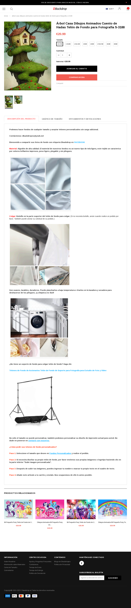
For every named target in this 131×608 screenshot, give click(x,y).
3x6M (115, 44)
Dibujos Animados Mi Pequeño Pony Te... (112, 522)
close (126, 2)
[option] (27, 56)
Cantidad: (60, 51)
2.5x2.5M (100, 44)
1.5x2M (68, 44)
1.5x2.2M (77, 44)
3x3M (108, 44)
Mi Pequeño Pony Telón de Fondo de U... (18, 522)
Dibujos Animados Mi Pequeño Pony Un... (50, 523)
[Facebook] (81, 563)
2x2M (85, 44)
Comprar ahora (77, 77)
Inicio (6, 16)
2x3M (92, 44)
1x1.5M (59, 44)
